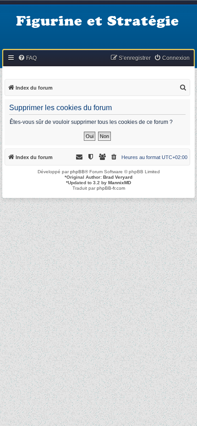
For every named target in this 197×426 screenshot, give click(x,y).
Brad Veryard (117, 177)
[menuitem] (27, 58)
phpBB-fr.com (111, 188)
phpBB (77, 171)
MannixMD (119, 182)
